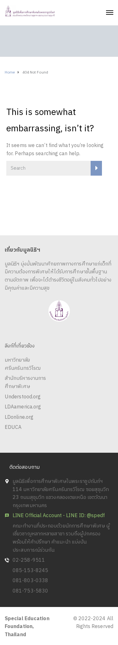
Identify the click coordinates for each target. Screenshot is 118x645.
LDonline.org (19, 417)
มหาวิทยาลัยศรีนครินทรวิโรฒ (23, 364)
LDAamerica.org (23, 407)
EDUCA (13, 427)
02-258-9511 (29, 560)
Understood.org (23, 397)
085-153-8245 (30, 570)
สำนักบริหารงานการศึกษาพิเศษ (25, 382)
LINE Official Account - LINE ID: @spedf (59, 515)
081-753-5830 (30, 591)
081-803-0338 (30, 581)
